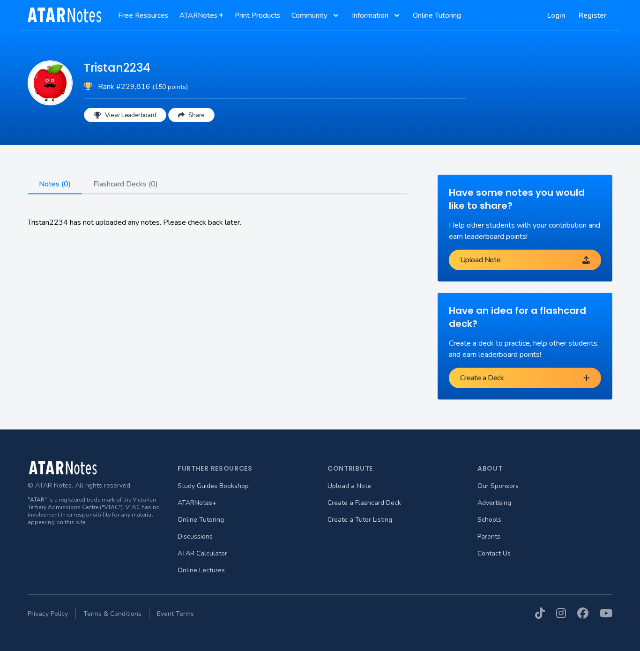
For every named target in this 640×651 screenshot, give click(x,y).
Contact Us (494, 553)
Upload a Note (349, 485)
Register (593, 15)
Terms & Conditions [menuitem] (112, 613)
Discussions (195, 536)
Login (556, 15)
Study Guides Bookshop (213, 485)
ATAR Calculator (202, 553)
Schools (489, 519)
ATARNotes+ (197, 502)
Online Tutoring (201, 519)
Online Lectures (201, 570)
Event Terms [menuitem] (175, 613)
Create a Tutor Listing (359, 519)
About (490, 468)
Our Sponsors (498, 485)
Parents (488, 536)
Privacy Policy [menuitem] (48, 613)
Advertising (494, 502)
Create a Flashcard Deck (364, 502)
